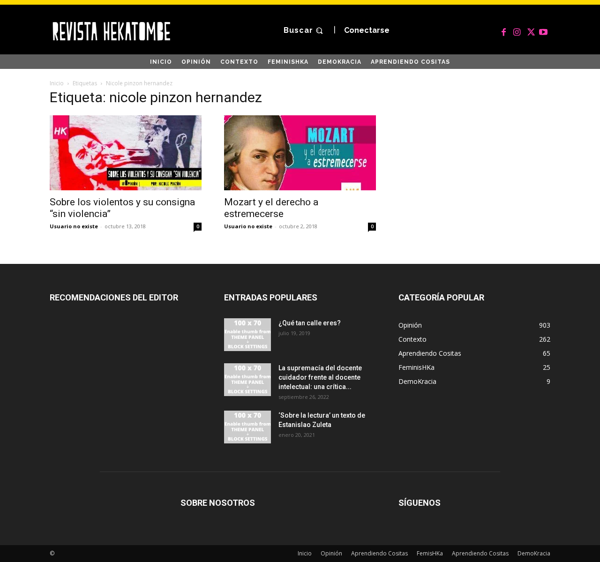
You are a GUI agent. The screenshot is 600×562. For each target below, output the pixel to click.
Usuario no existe (74, 226)
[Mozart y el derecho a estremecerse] (300, 152)
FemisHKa (430, 553)
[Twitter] (530, 30)
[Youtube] (543, 30)
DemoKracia (534, 553)
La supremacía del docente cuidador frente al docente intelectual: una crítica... (320, 377)
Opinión (331, 553)
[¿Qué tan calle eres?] (247, 334)
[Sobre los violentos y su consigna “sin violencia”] (126, 152)
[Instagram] (517, 30)
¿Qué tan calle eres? (309, 323)
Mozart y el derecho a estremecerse (271, 207)
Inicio (57, 83)
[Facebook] (504, 30)
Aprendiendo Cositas (379, 553)
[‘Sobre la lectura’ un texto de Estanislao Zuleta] (247, 427)
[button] (304, 31)
